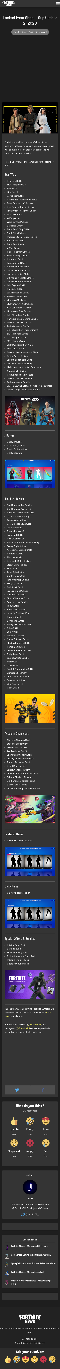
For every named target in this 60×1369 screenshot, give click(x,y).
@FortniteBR (34, 1024)
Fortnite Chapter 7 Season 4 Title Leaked (29, 1246)
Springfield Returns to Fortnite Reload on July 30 (33, 1263)
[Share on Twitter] (17, 1089)
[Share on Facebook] (42, 1089)
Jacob (17, 31)
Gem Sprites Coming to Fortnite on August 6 (31, 1254)
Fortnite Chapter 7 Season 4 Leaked (27, 1272)
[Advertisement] (30, 71)
